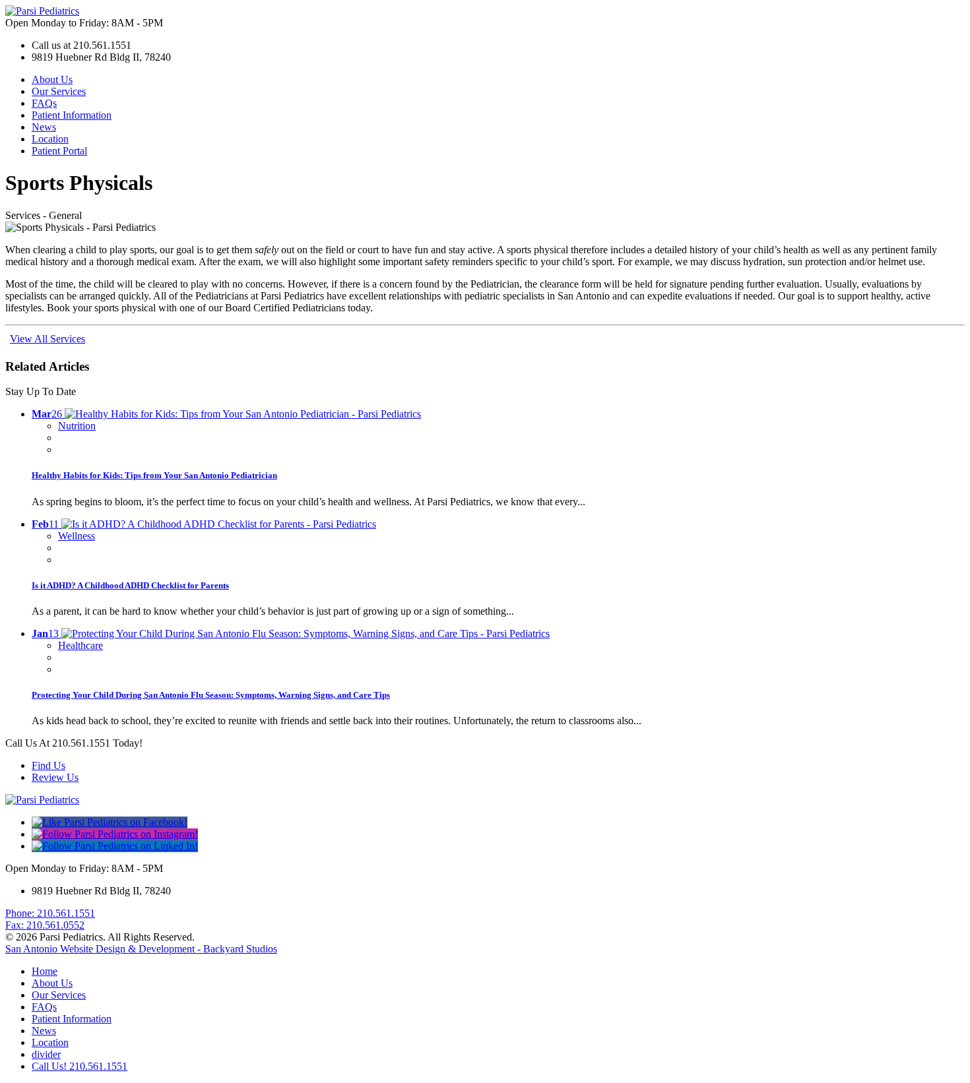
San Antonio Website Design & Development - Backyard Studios (141, 948)
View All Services (47, 338)
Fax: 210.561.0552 (44, 925)
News (44, 127)
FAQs (44, 103)
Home (44, 971)
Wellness (76, 536)
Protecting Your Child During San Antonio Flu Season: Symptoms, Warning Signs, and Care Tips (211, 695)
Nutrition (77, 425)
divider (46, 1054)
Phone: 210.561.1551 (50, 913)
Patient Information (72, 115)
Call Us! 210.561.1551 (79, 1066)
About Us (52, 79)
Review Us (55, 777)
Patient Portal (59, 150)
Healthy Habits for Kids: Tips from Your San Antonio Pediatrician (154, 475)
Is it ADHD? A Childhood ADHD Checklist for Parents (130, 585)
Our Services (59, 91)
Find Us (48, 765)
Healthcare (80, 645)
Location (50, 138)
